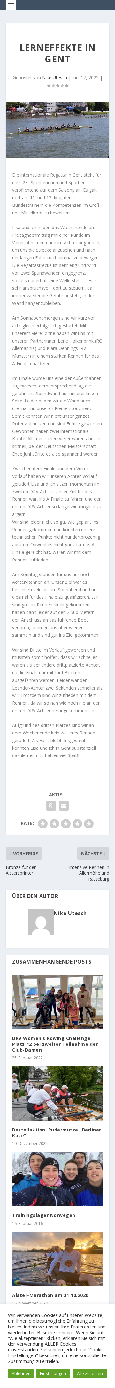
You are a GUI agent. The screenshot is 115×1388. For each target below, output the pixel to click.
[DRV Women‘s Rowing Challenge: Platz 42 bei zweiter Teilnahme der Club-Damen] (57, 1002)
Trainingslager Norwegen (43, 1215)
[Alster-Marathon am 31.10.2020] (57, 1259)
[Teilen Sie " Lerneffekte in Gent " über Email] (63, 805)
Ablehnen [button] (21, 1373)
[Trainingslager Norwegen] (57, 1179)
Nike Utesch (54, 78)
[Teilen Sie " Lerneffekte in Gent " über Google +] (51, 805)
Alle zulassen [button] (90, 1373)
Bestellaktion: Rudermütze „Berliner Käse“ (56, 1133)
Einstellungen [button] (53, 1373)
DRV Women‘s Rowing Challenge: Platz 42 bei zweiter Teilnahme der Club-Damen (55, 1044)
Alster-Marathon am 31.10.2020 (50, 1295)
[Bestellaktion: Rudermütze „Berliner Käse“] (57, 1093)
